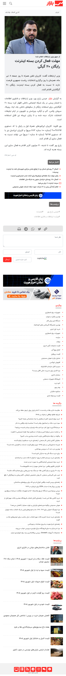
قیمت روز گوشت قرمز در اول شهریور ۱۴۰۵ (32, 593)
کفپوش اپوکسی (55, 362)
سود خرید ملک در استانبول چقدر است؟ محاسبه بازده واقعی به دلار (37, 423)
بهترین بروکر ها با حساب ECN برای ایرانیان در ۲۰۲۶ (43, 486)
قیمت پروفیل (55, 354)
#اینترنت (39, 211)
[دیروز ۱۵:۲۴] (57, 562)
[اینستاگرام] (38, 669)
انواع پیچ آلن (55, 350)
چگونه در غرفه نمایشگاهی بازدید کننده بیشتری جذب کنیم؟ (40, 436)
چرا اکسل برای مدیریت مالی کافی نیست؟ (46, 370)
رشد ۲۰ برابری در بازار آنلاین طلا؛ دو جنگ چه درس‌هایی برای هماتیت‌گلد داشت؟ (33, 470)
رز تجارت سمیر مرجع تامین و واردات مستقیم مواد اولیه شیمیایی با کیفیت (35, 432)
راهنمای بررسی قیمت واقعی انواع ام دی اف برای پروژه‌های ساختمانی (37, 482)
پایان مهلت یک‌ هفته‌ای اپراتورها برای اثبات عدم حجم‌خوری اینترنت (34, 175)
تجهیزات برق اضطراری (52, 312)
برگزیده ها (57, 403)
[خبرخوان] (27, 669)
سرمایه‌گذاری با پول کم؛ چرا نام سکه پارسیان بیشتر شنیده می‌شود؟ (37, 427)
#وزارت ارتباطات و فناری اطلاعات (47, 216)
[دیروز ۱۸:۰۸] (57, 550)
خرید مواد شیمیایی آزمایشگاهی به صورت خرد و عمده (42, 462)
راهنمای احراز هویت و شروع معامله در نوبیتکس (44, 524)
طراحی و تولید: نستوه (33, 673)
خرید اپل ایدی (55, 329)
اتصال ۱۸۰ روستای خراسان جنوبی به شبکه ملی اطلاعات (38, 179)
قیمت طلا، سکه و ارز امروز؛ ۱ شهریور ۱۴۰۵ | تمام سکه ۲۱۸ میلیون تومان (26, 560)
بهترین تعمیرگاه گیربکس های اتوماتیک (47, 325)
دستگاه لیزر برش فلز (53, 321)
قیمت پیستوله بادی (53, 396)
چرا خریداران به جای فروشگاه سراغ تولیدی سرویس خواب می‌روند (38, 528)
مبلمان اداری (55, 375)
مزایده (58, 337)
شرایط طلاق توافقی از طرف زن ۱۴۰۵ (48, 414)
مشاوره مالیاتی (55, 391)
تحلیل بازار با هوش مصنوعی (50, 358)
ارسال (7, 259)
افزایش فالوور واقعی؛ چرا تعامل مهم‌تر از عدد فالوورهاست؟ (40, 466)
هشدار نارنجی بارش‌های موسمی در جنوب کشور (31, 649)
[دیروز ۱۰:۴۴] (57, 596)
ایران (57, 12)
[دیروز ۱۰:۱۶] (57, 573)
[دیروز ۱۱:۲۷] (57, 618)
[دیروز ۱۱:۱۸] (57, 584)
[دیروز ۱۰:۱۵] (57, 607)
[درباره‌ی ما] (49, 669)
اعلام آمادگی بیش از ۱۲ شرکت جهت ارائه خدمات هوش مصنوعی (35, 186)
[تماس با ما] (44, 669)
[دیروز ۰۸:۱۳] (57, 630)
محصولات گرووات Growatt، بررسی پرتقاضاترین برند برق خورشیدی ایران (35, 533)
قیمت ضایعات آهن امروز (51, 346)
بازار (50, 98)
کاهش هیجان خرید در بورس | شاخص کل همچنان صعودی (26, 615)
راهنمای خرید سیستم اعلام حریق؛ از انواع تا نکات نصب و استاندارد (37, 458)
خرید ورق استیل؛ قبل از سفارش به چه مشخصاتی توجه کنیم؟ (39, 419)
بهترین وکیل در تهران (53, 316)
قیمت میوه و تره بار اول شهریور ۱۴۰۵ (34, 570)
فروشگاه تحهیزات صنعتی (51, 379)
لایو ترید (57, 383)
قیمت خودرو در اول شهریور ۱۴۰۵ (36, 604)
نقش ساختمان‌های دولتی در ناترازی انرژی (33, 547)
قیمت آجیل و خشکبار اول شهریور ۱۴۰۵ (34, 638)
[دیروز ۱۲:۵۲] (57, 652)
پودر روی (57, 387)
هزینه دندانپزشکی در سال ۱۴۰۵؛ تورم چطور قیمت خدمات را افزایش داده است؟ (33, 445)
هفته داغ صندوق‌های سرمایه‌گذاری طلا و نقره (31, 627)
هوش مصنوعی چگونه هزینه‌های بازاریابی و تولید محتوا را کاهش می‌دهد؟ (35, 505)
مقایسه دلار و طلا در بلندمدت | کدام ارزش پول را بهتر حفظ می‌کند (38, 410)
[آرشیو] (22, 669)
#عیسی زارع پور (53, 211)
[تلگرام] (33, 669)
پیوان (58, 341)
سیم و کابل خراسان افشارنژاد (50, 366)
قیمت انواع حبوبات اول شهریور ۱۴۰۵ (35, 581)
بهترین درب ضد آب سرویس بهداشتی (47, 449)
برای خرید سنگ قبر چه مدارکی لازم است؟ (46, 453)
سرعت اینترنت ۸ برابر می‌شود (48, 183)
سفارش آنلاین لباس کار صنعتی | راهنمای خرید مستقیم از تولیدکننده (37, 440)
